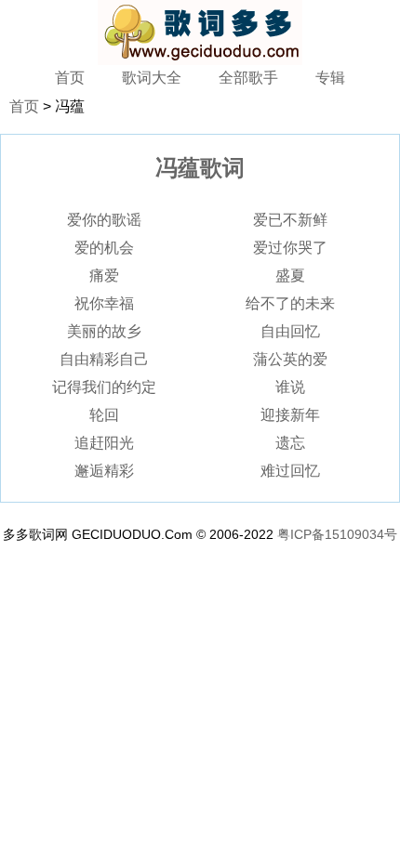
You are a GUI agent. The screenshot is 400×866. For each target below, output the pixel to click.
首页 (70, 77)
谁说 (290, 387)
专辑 (330, 77)
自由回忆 (290, 331)
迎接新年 (290, 415)
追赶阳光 (104, 443)
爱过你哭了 (290, 248)
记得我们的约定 (104, 387)
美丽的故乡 (104, 331)
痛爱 (104, 275)
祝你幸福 (104, 303)
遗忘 (290, 443)
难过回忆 (290, 471)
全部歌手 (248, 77)
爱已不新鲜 (290, 220)
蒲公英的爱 (290, 359)
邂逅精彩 (104, 471)
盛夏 (290, 275)
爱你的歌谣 (104, 220)
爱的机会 (104, 248)
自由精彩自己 (104, 359)
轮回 (104, 415)
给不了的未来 (290, 303)
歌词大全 (151, 77)
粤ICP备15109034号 (337, 534)
